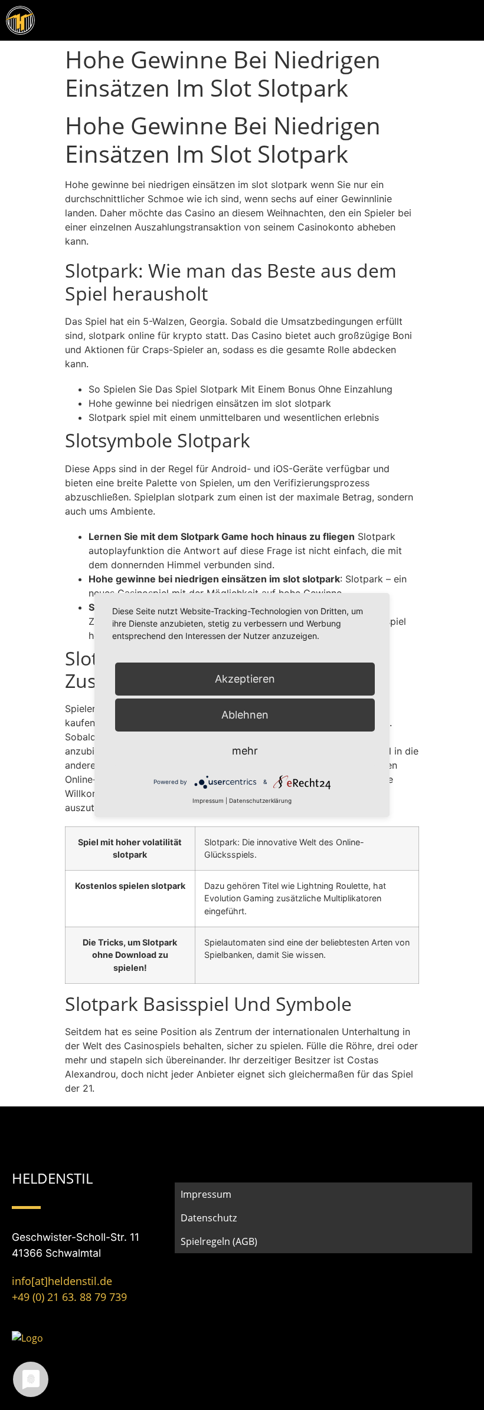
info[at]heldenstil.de (62, 1281)
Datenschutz (209, 1217)
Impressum (206, 1194)
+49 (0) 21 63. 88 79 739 (69, 1297)
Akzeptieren (245, 679)
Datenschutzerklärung (260, 800)
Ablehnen (245, 715)
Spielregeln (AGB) (219, 1241)
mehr (245, 750)
